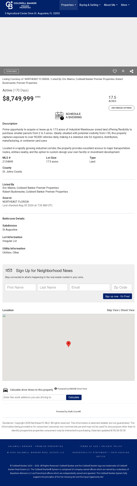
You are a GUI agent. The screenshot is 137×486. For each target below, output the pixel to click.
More (125, 6)
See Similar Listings (121, 108)
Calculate (73, 397)
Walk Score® (74, 411)
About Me (111, 6)
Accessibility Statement (90, 452)
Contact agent (11, 71)
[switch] (115, 71)
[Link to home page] (23, 5)
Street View (127, 310)
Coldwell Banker (20, 446)
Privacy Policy (112, 446)
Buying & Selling (90, 6)
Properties (69, 6)
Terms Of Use (89, 446)
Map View (113, 310)
